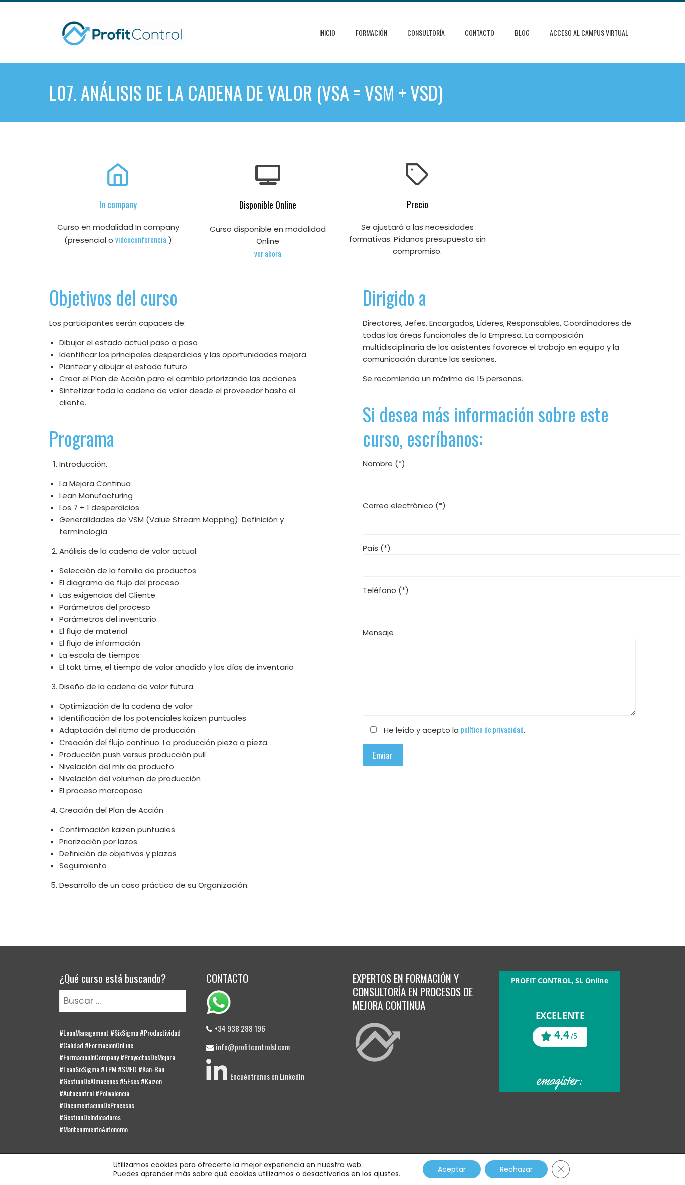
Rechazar (516, 1169)
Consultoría (426, 32)
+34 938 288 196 (239, 1028)
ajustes (386, 1173)
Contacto (479, 32)
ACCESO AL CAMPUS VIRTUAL (589, 32)
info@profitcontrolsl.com (253, 1046)
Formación (371, 32)
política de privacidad (492, 729)
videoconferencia (140, 239)
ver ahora (267, 253)
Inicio (327, 32)
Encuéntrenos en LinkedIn (265, 1076)
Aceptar (452, 1169)
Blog (522, 32)
